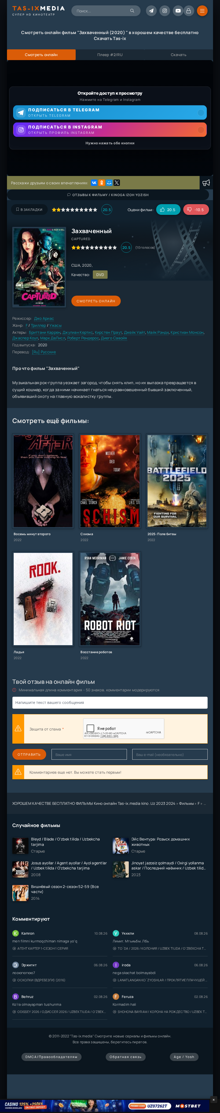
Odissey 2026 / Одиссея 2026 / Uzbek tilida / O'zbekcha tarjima (62, 1011)
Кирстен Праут (108, 332)
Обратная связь (126, 1057)
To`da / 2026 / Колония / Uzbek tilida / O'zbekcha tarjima (163, 948)
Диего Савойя (114, 337)
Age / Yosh (184, 1057)
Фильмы (186, 803)
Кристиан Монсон (187, 332)
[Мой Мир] (109, 182)
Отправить (29, 754)
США (75, 265)
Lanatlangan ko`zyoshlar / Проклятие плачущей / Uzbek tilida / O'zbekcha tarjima (163, 980)
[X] (116, 182)
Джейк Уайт (134, 332)
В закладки (31, 209)
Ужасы (55, 325)
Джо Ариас (44, 318)
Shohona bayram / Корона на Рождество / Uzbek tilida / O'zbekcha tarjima (163, 1011)
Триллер (38, 325)
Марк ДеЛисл (52, 337)
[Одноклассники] (101, 182)
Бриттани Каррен (44, 332)
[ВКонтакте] (94, 182)
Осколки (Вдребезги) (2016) (41, 980)
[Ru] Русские (44, 351)
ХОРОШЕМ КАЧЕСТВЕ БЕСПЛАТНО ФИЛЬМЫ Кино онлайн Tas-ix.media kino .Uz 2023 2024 (93, 803)
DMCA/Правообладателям (51, 1057)
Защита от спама (45, 729)
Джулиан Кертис (78, 332)
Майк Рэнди (158, 332)
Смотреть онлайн (96, 301)
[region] (110, 118)
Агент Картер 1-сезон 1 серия (42, 948)
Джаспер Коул (25, 337)
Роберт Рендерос (83, 337)
